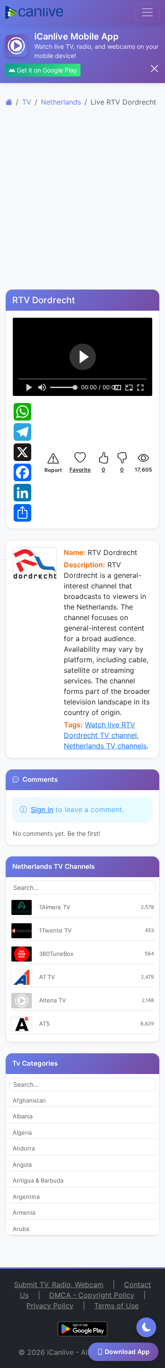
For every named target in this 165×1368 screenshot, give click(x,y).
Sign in (42, 809)
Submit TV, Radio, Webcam (58, 1284)
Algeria (22, 1132)
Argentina (26, 1196)
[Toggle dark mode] (146, 1327)
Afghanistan (29, 1100)
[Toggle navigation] (147, 12)
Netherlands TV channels (105, 745)
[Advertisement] (82, 203)
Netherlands (61, 102)
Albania (23, 1116)
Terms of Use (116, 1305)
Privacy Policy (49, 1305)
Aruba (21, 1228)
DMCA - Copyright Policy (91, 1295)
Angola (22, 1164)
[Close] (154, 68)
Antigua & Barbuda (38, 1180)
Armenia (24, 1212)
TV (26, 102)
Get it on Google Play (46, 70)
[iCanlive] (8, 102)
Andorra (24, 1148)
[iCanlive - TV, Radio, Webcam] (34, 12)
